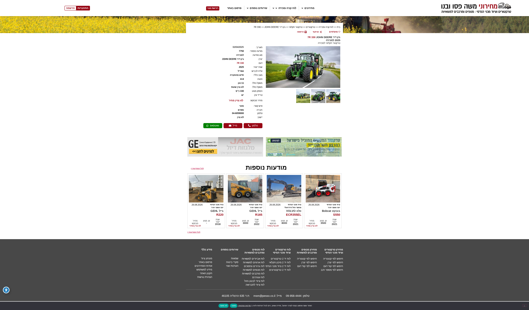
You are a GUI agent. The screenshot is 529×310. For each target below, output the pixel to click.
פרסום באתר (234, 8)
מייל (235, 125)
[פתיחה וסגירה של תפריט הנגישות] (6, 290)
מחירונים (309, 8)
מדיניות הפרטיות (244, 306)
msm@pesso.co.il (264, 295)
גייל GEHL (255, 210)
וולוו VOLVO (293, 210)
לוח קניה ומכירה (287, 8)
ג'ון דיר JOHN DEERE (274, 27)
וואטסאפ (214, 125)
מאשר (233, 305)
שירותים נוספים (258, 8)
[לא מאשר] (524, 305)
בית (338, 27)
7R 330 (257, 27)
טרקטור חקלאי (295, 27)
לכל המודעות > (197, 168)
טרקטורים (310, 27)
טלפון (255, 125)
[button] (302, 32)
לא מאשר (223, 305)
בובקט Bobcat (331, 210)
